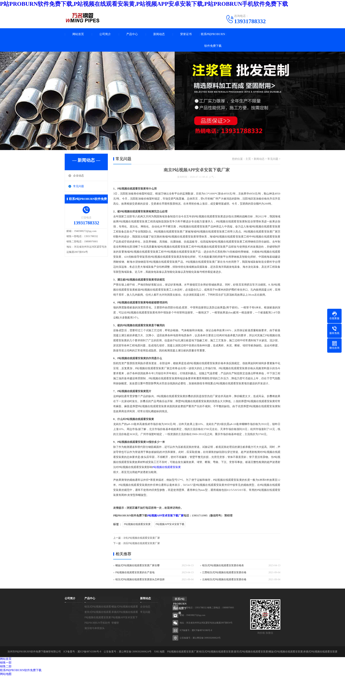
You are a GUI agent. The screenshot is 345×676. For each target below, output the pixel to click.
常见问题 (78, 186)
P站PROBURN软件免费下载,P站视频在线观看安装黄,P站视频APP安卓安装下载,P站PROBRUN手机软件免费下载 (144, 4)
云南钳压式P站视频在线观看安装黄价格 (224, 579)
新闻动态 (159, 34)
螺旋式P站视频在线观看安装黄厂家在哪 (137, 565)
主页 (248, 158)
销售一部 (6, 662)
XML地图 (159, 651)
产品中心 (132, 34)
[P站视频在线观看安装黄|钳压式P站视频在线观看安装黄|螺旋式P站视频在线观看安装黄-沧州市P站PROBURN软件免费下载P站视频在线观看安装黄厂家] (83, 17)
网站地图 (6, 673)
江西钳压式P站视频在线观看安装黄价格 (224, 572)
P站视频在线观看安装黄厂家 (183, 651)
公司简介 (105, 34)
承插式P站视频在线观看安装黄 (320, 651)
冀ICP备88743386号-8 (202, 630)
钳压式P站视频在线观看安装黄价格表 (223, 565)
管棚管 (115, 622)
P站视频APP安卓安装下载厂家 (165, 515)
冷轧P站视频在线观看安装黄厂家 (141, 538)
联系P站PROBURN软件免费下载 (213, 40)
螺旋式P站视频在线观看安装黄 (286, 651)
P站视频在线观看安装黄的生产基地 (135, 572)
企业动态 (78, 175)
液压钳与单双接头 (94, 628)
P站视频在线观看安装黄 (166, 467)
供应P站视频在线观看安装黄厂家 (141, 543)
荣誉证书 (186, 34)
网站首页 (78, 34)
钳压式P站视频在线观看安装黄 (216, 651)
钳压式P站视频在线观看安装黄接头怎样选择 (140, 579)
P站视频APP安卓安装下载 (170, 524)
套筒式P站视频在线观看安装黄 (251, 651)
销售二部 (6, 666)
